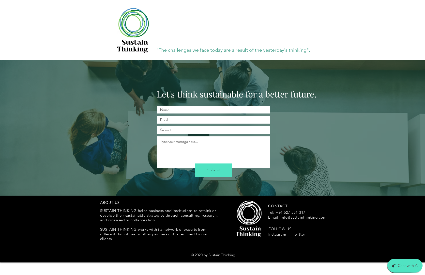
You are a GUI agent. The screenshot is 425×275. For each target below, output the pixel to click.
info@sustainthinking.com (303, 217)
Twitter (299, 234)
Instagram (277, 234)
